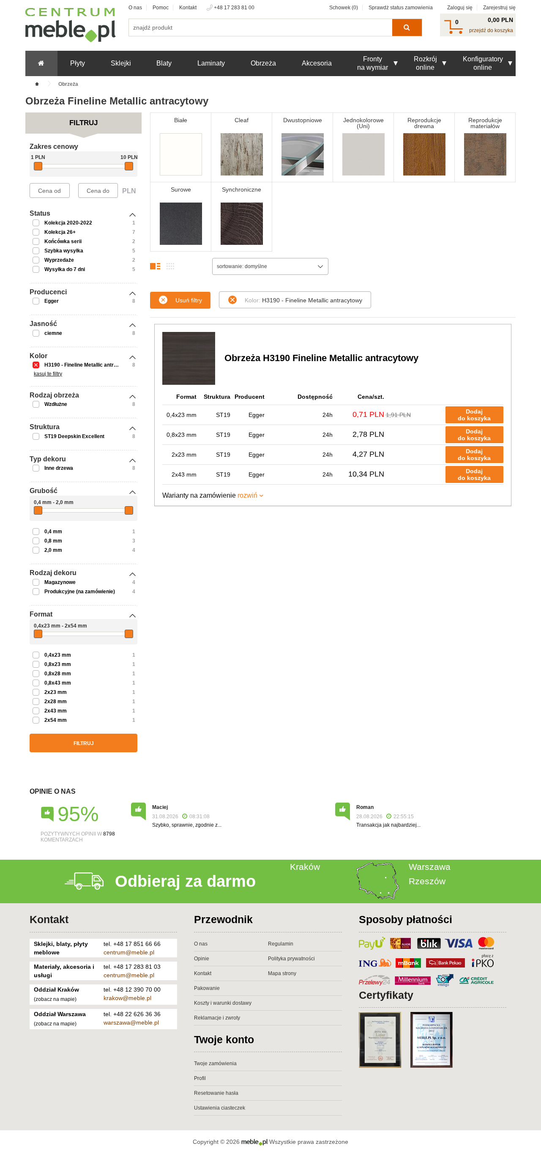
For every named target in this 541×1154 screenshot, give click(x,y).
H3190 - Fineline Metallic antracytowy (89, 365)
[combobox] (270, 266)
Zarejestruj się (499, 8)
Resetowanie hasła (216, 1093)
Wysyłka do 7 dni (64, 269)
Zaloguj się (460, 8)
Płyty (77, 63)
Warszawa (430, 867)
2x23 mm (55, 692)
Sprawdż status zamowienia (401, 8)
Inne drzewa (58, 468)
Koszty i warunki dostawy (222, 1003)
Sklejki (121, 63)
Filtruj (84, 743)
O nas (135, 8)
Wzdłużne (55, 404)
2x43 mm (55, 711)
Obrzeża (263, 63)
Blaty (164, 63)
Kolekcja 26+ (60, 232)
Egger (51, 301)
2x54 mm (55, 720)
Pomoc (161, 8)
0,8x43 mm (57, 683)
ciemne (53, 333)
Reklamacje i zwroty (217, 1018)
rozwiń (247, 495)
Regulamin (280, 944)
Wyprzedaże (59, 260)
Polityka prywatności (291, 959)
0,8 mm (53, 541)
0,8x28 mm (57, 674)
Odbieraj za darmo (185, 881)
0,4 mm (53, 532)
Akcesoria (317, 63)
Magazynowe (60, 582)
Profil (200, 1078)
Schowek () (343, 8)
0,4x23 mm (57, 655)
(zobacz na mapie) (55, 999)
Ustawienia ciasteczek (219, 1108)
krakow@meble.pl (127, 998)
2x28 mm (55, 701)
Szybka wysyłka (63, 251)
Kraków (305, 867)
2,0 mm (53, 550)
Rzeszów (427, 881)
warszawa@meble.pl (131, 1022)
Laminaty (211, 63)
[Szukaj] (406, 27)
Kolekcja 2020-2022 (68, 223)
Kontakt (188, 8)
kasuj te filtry (48, 374)
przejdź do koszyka (491, 30)
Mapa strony (282, 973)
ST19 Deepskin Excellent (74, 436)
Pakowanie (207, 988)
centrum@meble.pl (129, 952)
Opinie (201, 959)
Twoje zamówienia (215, 1063)
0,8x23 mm (57, 664)
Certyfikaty (386, 995)
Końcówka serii (63, 241)
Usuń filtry (188, 300)
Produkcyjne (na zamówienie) (79, 592)
